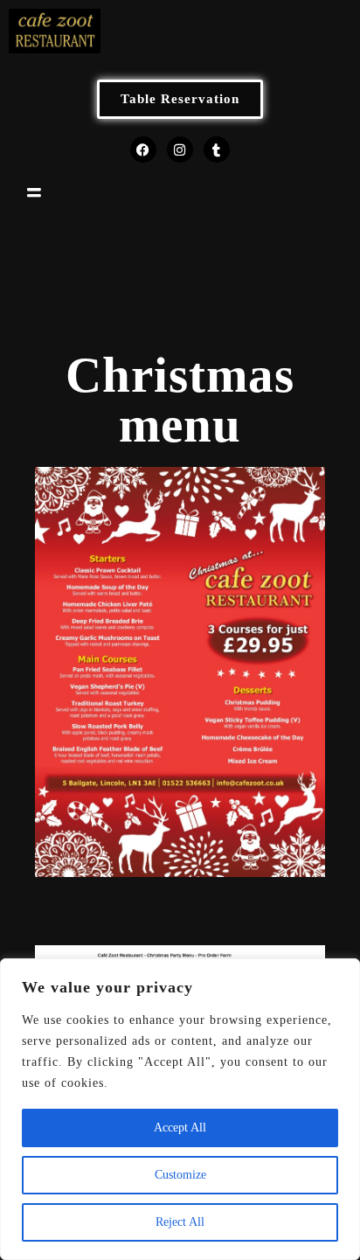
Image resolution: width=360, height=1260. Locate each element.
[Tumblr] (217, 149)
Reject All (180, 1222)
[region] (180, 1109)
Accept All (180, 1127)
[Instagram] (180, 149)
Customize (180, 1174)
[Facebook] (143, 149)
